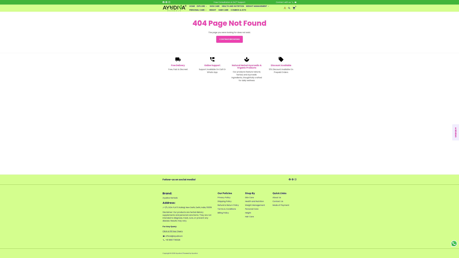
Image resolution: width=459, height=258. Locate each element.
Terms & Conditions (227, 209)
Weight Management (257, 6)
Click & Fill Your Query (173, 231)
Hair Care (223, 10)
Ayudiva (179, 253)
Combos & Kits (238, 10)
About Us (277, 197)
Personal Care (198, 10)
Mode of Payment (281, 205)
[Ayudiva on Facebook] (163, 2)
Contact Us (278, 201)
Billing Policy (223, 212)
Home (192, 6)
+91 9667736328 (171, 240)
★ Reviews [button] (455, 132)
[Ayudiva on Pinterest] (166, 2)
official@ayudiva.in (173, 236)
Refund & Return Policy (228, 205)
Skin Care (214, 6)
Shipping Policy (225, 201)
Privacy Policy (224, 197)
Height (212, 10)
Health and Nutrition (233, 6)
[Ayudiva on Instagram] (169, 2)
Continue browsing (229, 39)
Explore (202, 6)
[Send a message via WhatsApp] (454, 243)
